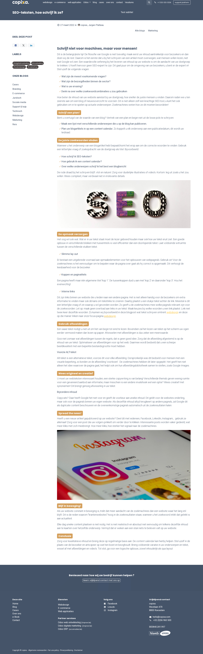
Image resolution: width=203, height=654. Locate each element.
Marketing (153, 30)
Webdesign (63, 604)
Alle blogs (140, 30)
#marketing (37, 63)
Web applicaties (66, 611)
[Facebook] (15, 45)
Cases (15, 610)
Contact (16, 620)
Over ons (16, 613)
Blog (14, 607)
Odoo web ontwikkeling (74, 622)
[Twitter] (23, 45)
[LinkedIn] (31, 45)
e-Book (15, 617)
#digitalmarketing (21, 63)
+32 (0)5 (157, 620)
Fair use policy (53, 650)
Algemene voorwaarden (37, 650)
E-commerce (64, 608)
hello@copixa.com (161, 617)
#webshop (32, 67)
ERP (70, 629)
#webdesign (19, 67)
